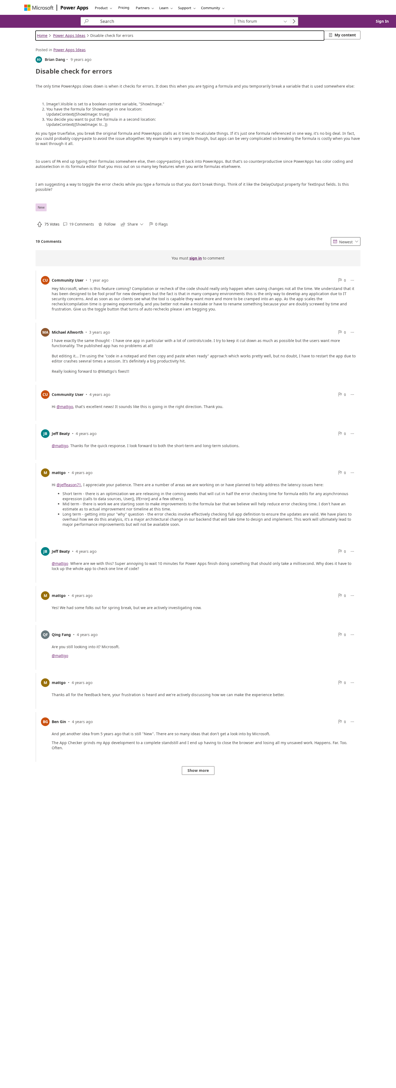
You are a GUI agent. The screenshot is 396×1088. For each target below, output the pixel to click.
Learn (163, 7)
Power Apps (74, 7)
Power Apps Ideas (69, 35)
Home (42, 35)
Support (184, 7)
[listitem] (198, 295)
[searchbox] (162, 21)
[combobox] (262, 21)
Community (210, 7)
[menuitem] (48, 224)
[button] (78, 224)
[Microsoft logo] (38, 8)
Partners (143, 7)
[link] (382, 21)
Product (101, 7)
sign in (195, 258)
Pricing (123, 7)
